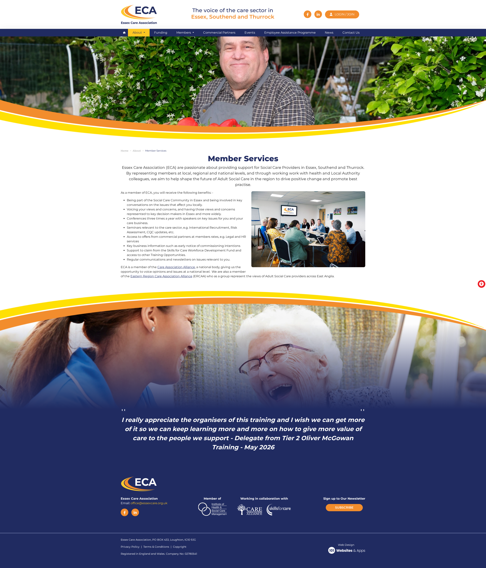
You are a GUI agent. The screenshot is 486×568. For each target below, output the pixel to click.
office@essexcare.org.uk (149, 503)
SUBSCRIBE (344, 507)
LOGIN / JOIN (344, 14)
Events (250, 32)
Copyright (179, 546)
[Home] (140, 14)
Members (184, 32)
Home (124, 150)
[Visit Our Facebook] (307, 14)
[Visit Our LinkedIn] (318, 14)
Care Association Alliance (176, 267)
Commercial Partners (219, 32)
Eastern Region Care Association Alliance (161, 276)
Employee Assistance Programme (290, 32)
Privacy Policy (130, 546)
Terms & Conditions (156, 546)
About (141, 32)
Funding (160, 32)
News (329, 32)
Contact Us (351, 32)
